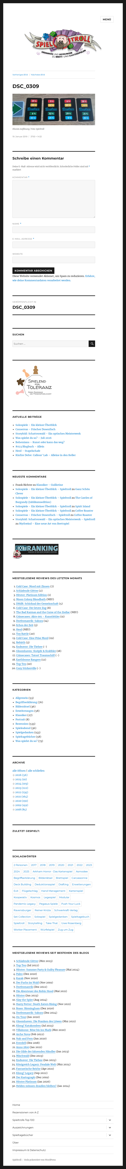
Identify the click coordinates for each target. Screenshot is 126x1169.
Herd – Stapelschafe (28, 450)
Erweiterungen (25, 710)
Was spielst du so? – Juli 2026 (34, 437)
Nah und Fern (24, 1038)
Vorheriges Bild (20, 74)
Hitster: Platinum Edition (31, 595)
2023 (89, 865)
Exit (16, 890)
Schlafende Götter (27, 590)
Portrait (20, 719)
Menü (107, 19)
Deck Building (22, 884)
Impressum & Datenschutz (29, 1150)
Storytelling (35, 923)
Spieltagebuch (80, 916)
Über (15, 1142)
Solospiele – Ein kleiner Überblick (36, 424)
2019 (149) (21, 805)
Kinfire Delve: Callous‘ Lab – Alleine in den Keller (46, 455)
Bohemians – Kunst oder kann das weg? (40, 442)
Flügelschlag (30, 890)
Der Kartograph (25, 1077)
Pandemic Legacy (25, 903)
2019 (52, 865)
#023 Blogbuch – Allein (30, 446)
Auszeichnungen (22, 1127)
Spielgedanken (25, 732)
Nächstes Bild (38, 74)
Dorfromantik (24, 986)
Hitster (20, 995)
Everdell (21, 1042)
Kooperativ (20, 897)
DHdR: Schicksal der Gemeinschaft (37, 603)
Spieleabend (23, 728)
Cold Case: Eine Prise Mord (32, 638)
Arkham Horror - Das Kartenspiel (52, 871)
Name (16, 223)
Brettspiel (62, 878)
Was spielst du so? (26, 741)
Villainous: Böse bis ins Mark (33, 1029)
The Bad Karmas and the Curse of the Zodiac (43, 612)
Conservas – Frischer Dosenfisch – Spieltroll (43, 514)
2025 (26, 871)
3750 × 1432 (36, 136)
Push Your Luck (70, 903)
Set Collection (22, 916)
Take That (52, 923)
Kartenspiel (76, 890)
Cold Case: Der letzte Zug (31, 607)
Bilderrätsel (23, 706)
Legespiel (50, 897)
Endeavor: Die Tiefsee (29, 646)
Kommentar (21, 177)
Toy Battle (22, 633)
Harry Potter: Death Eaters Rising (36, 1004)
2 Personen (21, 865)
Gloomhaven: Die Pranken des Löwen (39, 1021)
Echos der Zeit (24, 625)
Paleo (19, 973)
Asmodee (82, 871)
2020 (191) (21, 800)
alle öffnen (19, 770)
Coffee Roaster (84, 510)
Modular (64, 897)
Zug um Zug (65, 929)
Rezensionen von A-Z (25, 1112)
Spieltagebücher (25, 736)
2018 (42, 865)
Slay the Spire (24, 999)
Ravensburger (22, 910)
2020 (61, 865)
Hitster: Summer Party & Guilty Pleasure (40, 969)
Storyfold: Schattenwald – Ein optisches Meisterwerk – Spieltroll (55, 519)
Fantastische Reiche (28, 1068)
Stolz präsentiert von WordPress (40, 1160)
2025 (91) (21, 779)
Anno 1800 (22, 1047)
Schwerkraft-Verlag (66, 910)
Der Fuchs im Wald (27, 982)
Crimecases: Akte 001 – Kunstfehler (38, 616)
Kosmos (35, 897)
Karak (19, 978)
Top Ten (21, 663)
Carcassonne (79, 878)
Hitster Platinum (26, 1081)
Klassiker (21, 715)
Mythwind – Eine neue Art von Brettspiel (44, 523)
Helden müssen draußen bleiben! (36, 1085)
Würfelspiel (47, 929)
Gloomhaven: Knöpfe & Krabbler (36, 651)
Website (17, 254)
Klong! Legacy (24, 1073)
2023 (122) (21, 787)
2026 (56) (21, 775)
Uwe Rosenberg (71, 923)
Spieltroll (19, 923)
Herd (19, 629)
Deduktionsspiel (45, 884)
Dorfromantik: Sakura (29, 620)
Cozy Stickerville (26, 668)
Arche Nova (23, 1034)
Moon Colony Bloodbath (31, 599)
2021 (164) (21, 796)
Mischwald (22, 1055)
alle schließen (36, 770)
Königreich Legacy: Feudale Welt (36, 1064)
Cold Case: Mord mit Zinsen (33, 586)
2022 (80, 865)
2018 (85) (21, 809)
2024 (17, 871)
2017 (33, 865)
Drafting (64, 884)
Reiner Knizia (43, 910)
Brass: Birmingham (28, 1008)
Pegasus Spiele (48, 903)
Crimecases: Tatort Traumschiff (35, 655)
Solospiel (39, 916)
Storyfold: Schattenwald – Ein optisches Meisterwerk (48, 433)
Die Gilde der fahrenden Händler (35, 1051)
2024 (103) (21, 783)
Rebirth (20, 642)
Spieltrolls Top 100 (23, 1120)
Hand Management (53, 890)
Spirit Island (82, 506)
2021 (70, 865)
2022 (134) (21, 792)
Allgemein (22, 697)
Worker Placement (25, 929)
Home (16, 1104)
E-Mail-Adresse (23, 239)
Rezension (22, 723)
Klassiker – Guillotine (49, 484)
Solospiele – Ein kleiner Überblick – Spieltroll (43, 489)
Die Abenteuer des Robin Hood (34, 991)
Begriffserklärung (26, 702)
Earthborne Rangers (28, 659)
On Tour (21, 1017)
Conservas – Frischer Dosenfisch (35, 429)
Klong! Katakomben (28, 1025)
